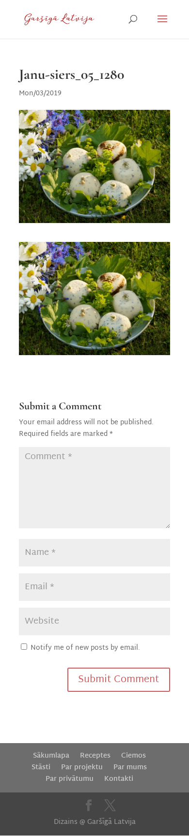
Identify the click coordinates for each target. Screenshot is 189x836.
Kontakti (118, 779)
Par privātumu (70, 779)
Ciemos (133, 756)
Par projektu (82, 767)
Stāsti (41, 767)
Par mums (130, 767)
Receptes (95, 756)
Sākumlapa (51, 756)
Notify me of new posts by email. (85, 648)
